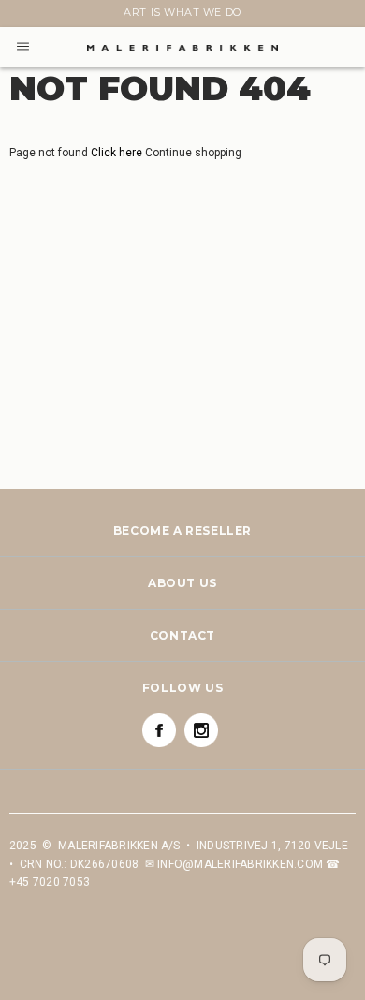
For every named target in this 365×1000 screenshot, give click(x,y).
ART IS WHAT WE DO (182, 12)
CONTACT (182, 635)
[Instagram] (201, 730)
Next (20, 16)
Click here (118, 152)
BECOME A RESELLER (182, 530)
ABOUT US (182, 583)
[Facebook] (159, 730)
